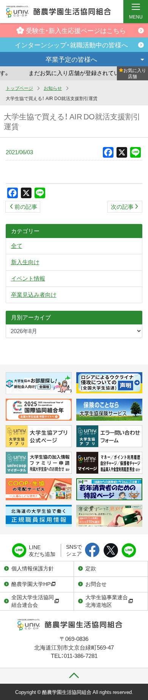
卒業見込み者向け (34, 294)
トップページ (19, 88)
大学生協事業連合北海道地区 (106, 600)
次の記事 (122, 206)
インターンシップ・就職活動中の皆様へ (71, 44)
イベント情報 (28, 278)
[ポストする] (110, 550)
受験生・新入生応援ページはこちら (76, 30)
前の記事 (25, 206)
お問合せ (96, 583)
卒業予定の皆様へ (71, 59)
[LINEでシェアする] (128, 550)
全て (16, 245)
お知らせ (53, 88)
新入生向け (25, 262)
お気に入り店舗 (134, 73)
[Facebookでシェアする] (92, 550)
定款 (90, 568)
